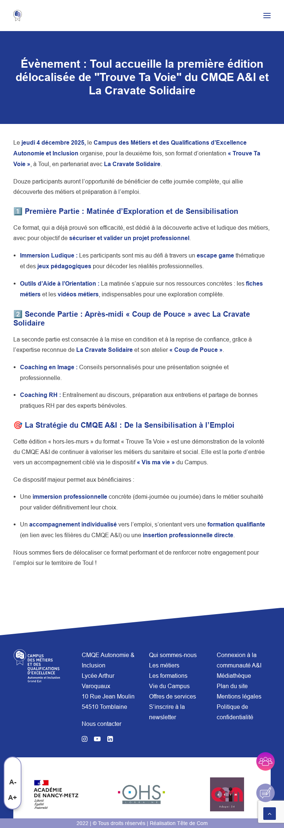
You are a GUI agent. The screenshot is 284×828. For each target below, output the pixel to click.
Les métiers (164, 665)
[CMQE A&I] (21, 15)
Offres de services (172, 696)
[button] (267, 15)
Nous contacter (101, 723)
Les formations (168, 675)
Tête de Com (192, 823)
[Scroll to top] (269, 813)
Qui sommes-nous (173, 655)
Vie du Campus (169, 686)
